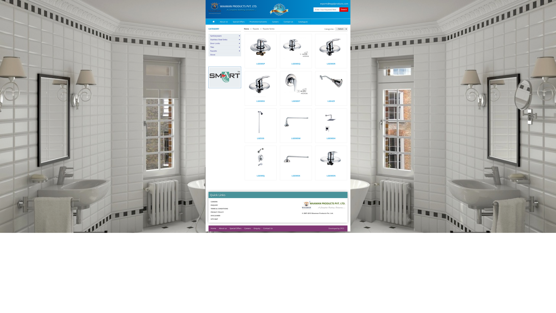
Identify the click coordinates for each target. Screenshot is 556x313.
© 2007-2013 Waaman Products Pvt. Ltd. (317, 213)
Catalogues (303, 21)
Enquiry (214, 205)
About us (223, 228)
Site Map (214, 219)
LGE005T (296, 101)
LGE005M (295, 138)
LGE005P (260, 63)
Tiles (212, 47)
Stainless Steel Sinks (218, 39)
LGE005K (296, 175)
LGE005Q (295, 63)
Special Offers (239, 21)
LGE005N (331, 175)
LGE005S (260, 101)
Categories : (329, 29)
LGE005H (331, 138)
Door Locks (215, 43)
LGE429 (331, 101)
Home (246, 29)
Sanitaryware (216, 35)
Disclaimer (215, 215)
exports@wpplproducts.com (334, 3)
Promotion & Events (258, 21)
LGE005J (261, 175)
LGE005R (331, 63)
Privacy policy (217, 212)
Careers (275, 21)
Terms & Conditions (219, 209)
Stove (212, 54)
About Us (224, 21)
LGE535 (260, 138)
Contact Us (288, 21)
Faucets (213, 51)
